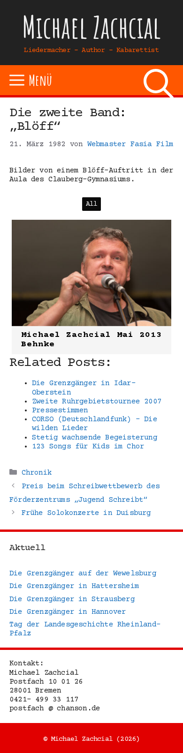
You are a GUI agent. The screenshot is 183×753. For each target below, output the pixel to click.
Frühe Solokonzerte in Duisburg (86, 513)
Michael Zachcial (91, 27)
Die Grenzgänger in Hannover (67, 612)
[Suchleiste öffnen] (158, 80)
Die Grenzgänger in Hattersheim (74, 586)
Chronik (37, 473)
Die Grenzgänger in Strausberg (72, 599)
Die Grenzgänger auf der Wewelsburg (82, 573)
